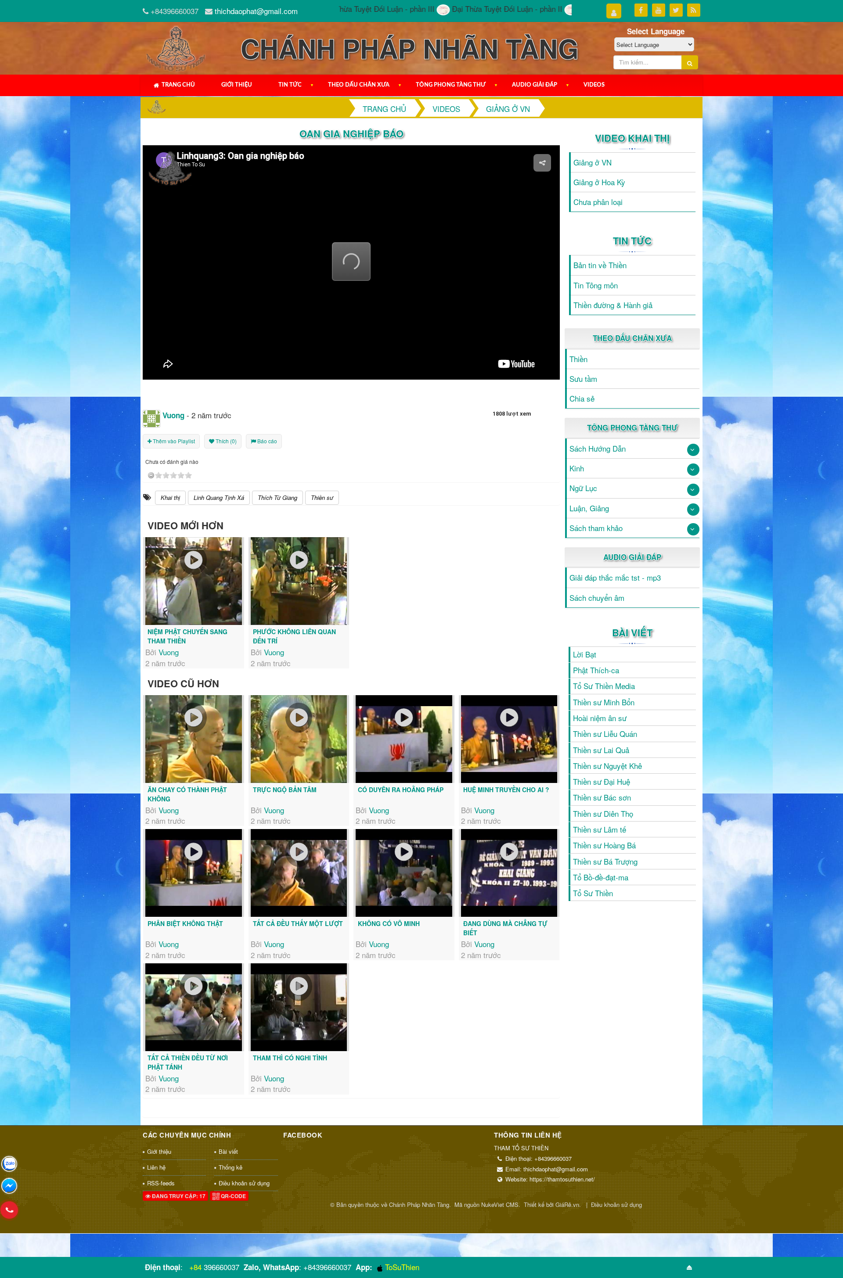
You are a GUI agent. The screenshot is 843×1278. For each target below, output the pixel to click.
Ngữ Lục (583, 487)
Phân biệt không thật (185, 923)
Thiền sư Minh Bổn (603, 701)
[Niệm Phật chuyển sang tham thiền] (193, 581)
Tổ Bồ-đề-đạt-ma (600, 877)
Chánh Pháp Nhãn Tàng (419, 1204)
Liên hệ (156, 1167)
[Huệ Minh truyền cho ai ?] (509, 739)
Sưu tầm (583, 378)
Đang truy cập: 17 (178, 1196)
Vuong (169, 651)
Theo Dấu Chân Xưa (358, 85)
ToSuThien (401, 1266)
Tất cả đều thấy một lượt (298, 923)
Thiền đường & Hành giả (612, 304)
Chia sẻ (581, 398)
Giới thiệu (236, 85)
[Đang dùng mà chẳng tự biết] (509, 873)
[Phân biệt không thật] (193, 873)
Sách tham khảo (596, 527)
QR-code (233, 1196)
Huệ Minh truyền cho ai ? (506, 789)
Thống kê (230, 1167)
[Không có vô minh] (404, 873)
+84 (195, 1266)
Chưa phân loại (598, 201)
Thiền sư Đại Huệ (601, 781)
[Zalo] (9, 1164)
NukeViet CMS (500, 1204)
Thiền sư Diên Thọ (603, 813)
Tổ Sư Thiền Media (604, 685)
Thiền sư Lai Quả (601, 749)
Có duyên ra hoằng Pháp (400, 789)
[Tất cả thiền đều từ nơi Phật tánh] (193, 1007)
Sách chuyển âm (596, 597)
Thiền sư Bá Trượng (605, 861)
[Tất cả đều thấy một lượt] (299, 873)
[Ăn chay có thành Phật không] (193, 739)
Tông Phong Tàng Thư (451, 85)
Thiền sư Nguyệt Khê (607, 765)
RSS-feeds (161, 1183)
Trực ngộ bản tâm (285, 789)
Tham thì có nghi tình (290, 1057)
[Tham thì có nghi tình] (299, 1007)
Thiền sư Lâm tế (599, 829)
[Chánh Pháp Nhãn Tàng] (175, 46)
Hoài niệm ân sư (600, 717)
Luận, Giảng (589, 508)
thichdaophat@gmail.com (256, 10)
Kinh (576, 468)
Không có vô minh (389, 923)
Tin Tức (290, 85)
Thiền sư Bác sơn (602, 797)
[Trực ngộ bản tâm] (299, 739)
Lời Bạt (584, 654)
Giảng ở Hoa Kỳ (599, 181)
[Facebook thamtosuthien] (9, 1186)
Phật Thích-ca (596, 669)
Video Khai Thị (632, 138)
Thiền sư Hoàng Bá (604, 845)
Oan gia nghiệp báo (351, 133)
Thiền (578, 358)
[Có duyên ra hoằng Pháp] (404, 739)
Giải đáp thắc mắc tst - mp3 (615, 577)
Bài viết (632, 632)
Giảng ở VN (592, 162)
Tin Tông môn (595, 285)
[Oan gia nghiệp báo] (351, 274)
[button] (351, 262)
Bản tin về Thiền (600, 264)
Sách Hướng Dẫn (597, 448)
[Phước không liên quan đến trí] (299, 581)
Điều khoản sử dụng (244, 1183)
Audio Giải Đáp (534, 85)
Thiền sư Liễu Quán (605, 733)
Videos (594, 85)
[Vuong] (151, 417)
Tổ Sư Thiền (593, 892)
